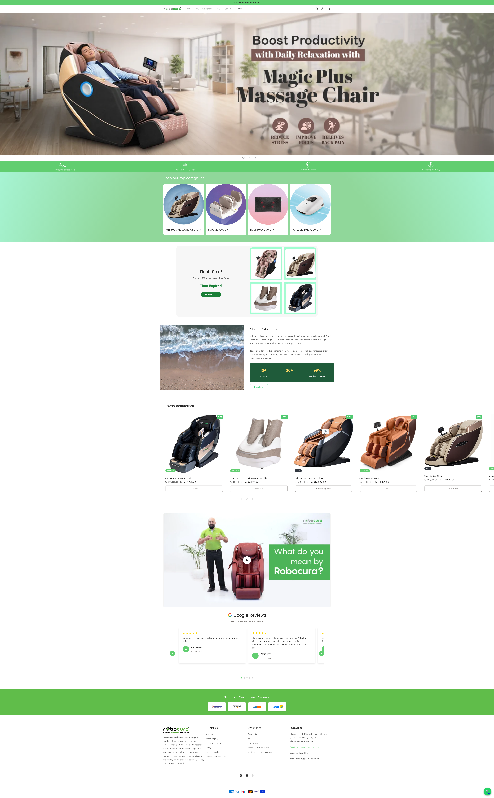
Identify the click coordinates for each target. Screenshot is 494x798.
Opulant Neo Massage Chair (178, 478)
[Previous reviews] (172, 653)
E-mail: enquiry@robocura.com (304, 747)
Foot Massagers (218, 229)
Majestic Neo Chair (433, 476)
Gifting (208, 747)
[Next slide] (249, 158)
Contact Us (252, 734)
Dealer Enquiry (212, 738)
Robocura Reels (212, 752)
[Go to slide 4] (249, 678)
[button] (208, 8)
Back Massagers (260, 229)
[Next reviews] (321, 653)
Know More (259, 387)
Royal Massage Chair (369, 478)
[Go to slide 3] (247, 678)
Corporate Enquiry (213, 743)
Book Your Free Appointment (260, 752)
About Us (209, 734)
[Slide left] (241, 499)
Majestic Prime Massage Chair (309, 478)
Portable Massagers (305, 229)
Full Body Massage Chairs (182, 229)
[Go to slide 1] (241, 678)
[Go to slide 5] (252, 678)
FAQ (249, 738)
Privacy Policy (253, 743)
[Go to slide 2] (244, 678)
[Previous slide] (238, 158)
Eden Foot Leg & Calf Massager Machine (249, 478)
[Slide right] (252, 499)
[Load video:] (247, 560)
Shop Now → (211, 295)
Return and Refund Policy (258, 747)
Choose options (323, 488)
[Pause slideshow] (256, 158)
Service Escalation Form (216, 756)
